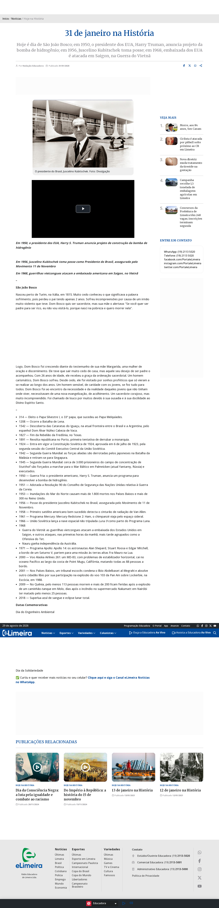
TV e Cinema (111, 867)
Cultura (108, 871)
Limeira (59, 858)
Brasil (58, 863)
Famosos (109, 875)
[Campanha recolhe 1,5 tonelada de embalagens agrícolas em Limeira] (171, 182)
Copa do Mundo (81, 875)
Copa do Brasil (80, 871)
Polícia (59, 875)
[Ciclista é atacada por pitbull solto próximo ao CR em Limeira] (171, 141)
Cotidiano (61, 871)
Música (108, 858)
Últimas (59, 854)
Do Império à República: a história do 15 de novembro (85, 794)
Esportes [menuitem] (65, 633)
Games (108, 863)
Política (59, 867)
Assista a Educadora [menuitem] (193, 632)
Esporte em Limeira (83, 858)
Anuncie (175, 626)
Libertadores (79, 879)
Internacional (80, 867)
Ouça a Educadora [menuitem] (148, 632)
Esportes (78, 849)
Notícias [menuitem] (47, 633)
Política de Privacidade (145, 875)
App (166, 626)
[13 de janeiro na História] (133, 767)
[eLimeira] (29, 858)
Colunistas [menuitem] (107, 633)
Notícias (16, 18)
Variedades (112, 849)
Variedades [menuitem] (85, 633)
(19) (181, 856)
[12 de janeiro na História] (181, 767)
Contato (185, 626)
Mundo (59, 883)
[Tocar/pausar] (124, 903)
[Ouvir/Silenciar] (131, 903)
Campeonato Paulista (85, 863)
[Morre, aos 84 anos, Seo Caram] (171, 127)
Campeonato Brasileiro (80, 885)
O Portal (157, 626)
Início (5, 18)
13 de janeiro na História (132, 790)
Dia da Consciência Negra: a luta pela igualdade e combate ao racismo (37, 794)
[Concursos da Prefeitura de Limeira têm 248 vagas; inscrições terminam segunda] (171, 210)
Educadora (99, 903)
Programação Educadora (137, 626)
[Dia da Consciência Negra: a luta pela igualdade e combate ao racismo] (37, 767)
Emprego (60, 879)
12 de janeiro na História (180, 790)
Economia (61, 887)
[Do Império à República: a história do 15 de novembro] (85, 767)
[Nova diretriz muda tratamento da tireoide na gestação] (171, 162)
